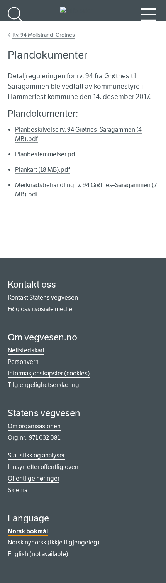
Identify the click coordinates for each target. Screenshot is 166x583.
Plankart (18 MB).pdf (42, 169)
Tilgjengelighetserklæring (43, 385)
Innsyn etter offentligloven (43, 467)
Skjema (17, 490)
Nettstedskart (26, 350)
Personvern (23, 361)
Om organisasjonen (34, 426)
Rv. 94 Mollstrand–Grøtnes (43, 34)
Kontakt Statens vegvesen (43, 297)
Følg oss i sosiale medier (41, 309)
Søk (15, 27)
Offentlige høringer (33, 478)
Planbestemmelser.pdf (46, 154)
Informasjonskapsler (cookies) (49, 373)
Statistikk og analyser (36, 455)
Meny (148, 27)
